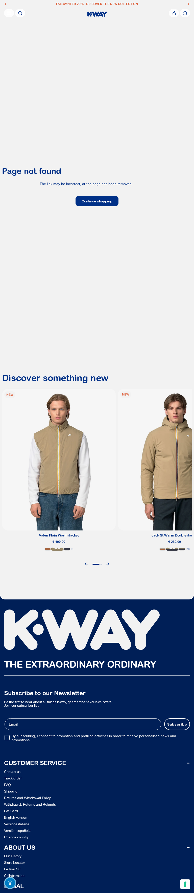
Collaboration (14, 876)
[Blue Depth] (67, 549)
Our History (12, 856)
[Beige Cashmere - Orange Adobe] (162, 549)
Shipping (10, 791)
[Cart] (185, 13)
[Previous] (86, 564)
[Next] (107, 564)
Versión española (17, 830)
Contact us (12, 771)
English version (15, 817)
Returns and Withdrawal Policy (27, 798)
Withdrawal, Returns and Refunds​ (30, 804)
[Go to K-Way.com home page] (97, 14)
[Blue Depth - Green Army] (182, 549)
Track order (13, 778)
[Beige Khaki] (57, 549)
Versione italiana (16, 824)
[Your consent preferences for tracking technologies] (185, 884)
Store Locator (14, 863)
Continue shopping (97, 201)
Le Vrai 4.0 (12, 869)
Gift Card (11, 811)
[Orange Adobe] (47, 549)
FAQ (7, 784)
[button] (10, 883)
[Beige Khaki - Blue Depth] (172, 549)
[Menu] (9, 13)
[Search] (20, 13)
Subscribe (177, 724)
